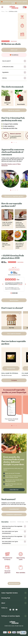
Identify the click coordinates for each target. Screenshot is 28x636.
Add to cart (14, 50)
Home (3, 11)
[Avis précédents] (3, 284)
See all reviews (14, 41)
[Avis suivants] (25, 284)
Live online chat (14, 509)
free (7, 11)
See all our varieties (14, 110)
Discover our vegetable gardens (14, 196)
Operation (13, 522)
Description (4, 522)
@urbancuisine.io (14, 583)
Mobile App (20, 522)
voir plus (20, 284)
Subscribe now (14, 489)
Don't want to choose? (14, 333)
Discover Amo (11, 368)
